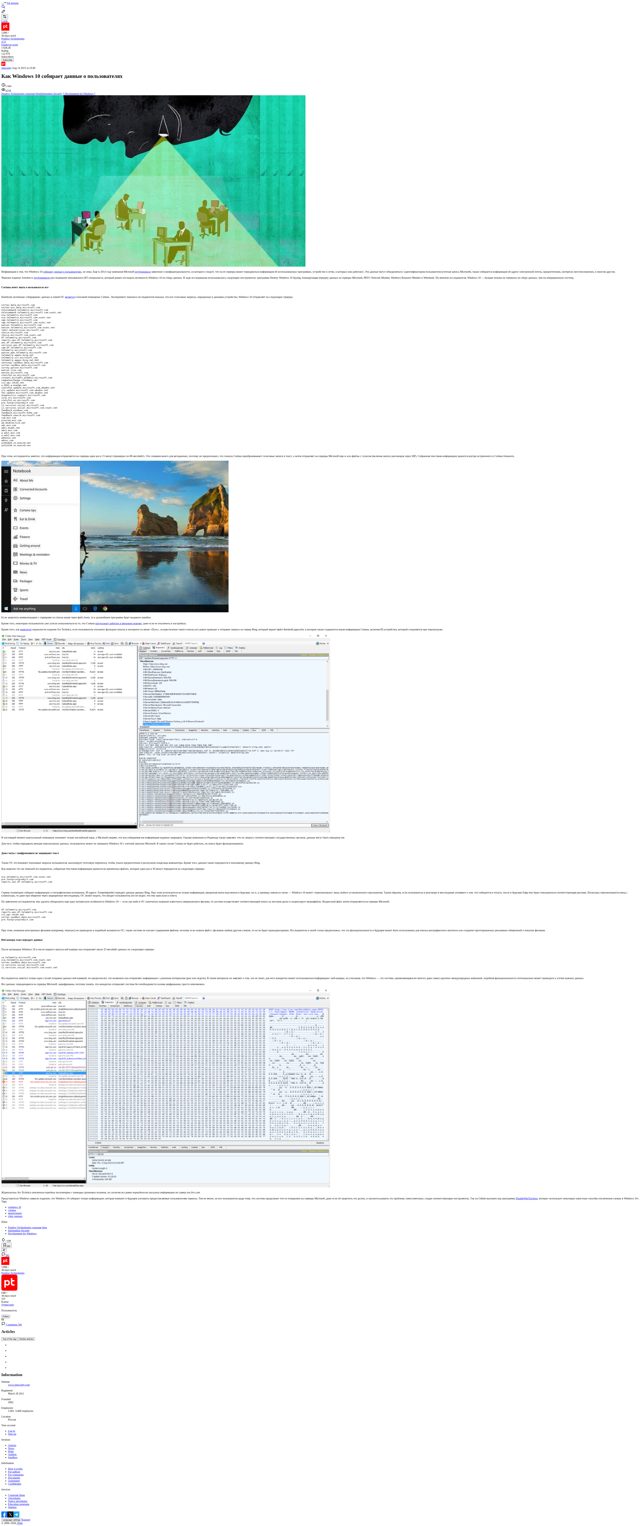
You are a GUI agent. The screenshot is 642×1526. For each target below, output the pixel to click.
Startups (12, 1507)
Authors (12, 1454)
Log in (11, 1431)
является (70, 297)
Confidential (14, 1483)
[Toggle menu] (2, 4)
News (11, 1448)
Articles (12, 1445)
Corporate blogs (16, 1495)
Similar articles (26, 1339)
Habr (20, 1523)
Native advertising (17, 1501)
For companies (16, 1474)
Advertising (14, 1498)
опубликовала (143, 271)
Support (26, 1519)
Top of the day (10, 1339)
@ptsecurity (7, 1304)
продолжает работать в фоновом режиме (118, 623)
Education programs (18, 1504)
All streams (13, 3)
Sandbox (12, 1457)
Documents (14, 1477)
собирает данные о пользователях (62, 271)
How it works (15, 1468)
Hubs (11, 1451)
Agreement (14, 1480)
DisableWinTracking (527, 1198)
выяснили (26, 629)
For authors (14, 1471)
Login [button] (4, 21)
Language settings (11, 1520)
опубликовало (42, 277)
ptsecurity (6, 68)
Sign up (12, 1434)
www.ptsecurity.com (19, 1384)
